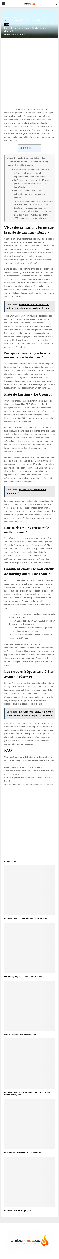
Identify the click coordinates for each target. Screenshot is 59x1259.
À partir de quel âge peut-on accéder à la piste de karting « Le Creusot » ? (29, 772)
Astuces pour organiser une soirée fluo (20, 1034)
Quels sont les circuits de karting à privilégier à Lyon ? (28, 757)
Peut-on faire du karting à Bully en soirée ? (23, 767)
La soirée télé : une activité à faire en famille (22, 1153)
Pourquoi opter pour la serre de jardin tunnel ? (24, 977)
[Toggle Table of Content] (35, 148)
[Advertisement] (29, 75)
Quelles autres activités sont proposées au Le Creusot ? (29, 784)
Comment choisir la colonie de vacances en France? (25, 919)
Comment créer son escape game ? (18, 1211)
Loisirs (7, 24)
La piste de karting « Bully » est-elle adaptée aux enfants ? (29, 762)
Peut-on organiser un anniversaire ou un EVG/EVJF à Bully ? (28, 779)
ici (21, 522)
